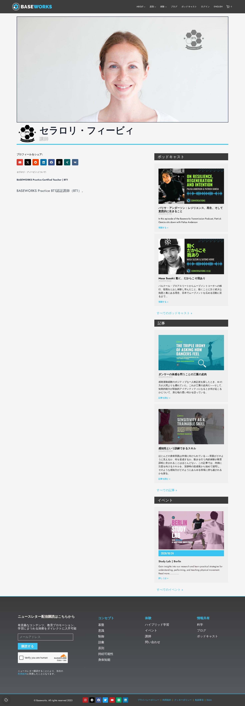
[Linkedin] (125, 700)
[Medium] (119, 700)
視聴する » (163, 227)
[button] (20, 162)
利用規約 (22, 673)
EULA (209, 700)
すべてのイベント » (170, 590)
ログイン (205, 6)
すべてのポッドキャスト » (174, 313)
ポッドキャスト (189, 6)
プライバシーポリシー (148, 700)
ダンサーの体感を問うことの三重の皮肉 (182, 374)
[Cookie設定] (6, 699)
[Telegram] (92, 700)
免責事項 (199, 700)
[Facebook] (98, 700)
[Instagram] (85, 700)
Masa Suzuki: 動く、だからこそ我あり (181, 278)
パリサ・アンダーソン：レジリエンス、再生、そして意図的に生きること (190, 209)
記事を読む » (164, 397)
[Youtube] (112, 700)
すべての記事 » (167, 490)
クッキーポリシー (183, 700)
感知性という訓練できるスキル (177, 448)
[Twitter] (105, 700)
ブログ (174, 6)
